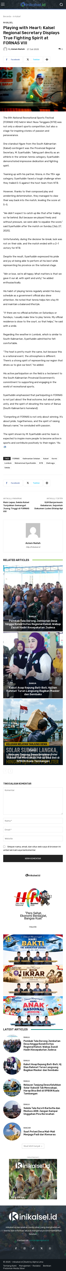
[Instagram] (24, 1248)
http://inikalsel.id (33, 547)
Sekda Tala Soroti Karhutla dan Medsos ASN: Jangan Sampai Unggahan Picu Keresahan (42, 1111)
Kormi (54, 458)
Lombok (8, 463)
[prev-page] (5, 771)
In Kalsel (17, 16)
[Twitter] (41, 1248)
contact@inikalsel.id (39, 1240)
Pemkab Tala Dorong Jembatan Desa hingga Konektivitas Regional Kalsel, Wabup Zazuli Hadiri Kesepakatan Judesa (33, 624)
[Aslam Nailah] (5, 49)
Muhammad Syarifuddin (25, 463)
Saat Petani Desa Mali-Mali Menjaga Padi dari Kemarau (40, 1133)
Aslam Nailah (18, 49)
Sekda (7, 467)
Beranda (7, 16)
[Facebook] (16, 1248)
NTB (41, 463)
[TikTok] (33, 1248)
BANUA (32, 616)
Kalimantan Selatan (31, 458)
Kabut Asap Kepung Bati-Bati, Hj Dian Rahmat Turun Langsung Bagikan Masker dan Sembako (33, 691)
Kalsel (46, 458)
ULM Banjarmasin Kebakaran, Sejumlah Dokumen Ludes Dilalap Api (48, 505)
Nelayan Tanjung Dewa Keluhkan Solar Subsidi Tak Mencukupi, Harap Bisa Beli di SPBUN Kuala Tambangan (33, 758)
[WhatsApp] (50, 1248)
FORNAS (16, 458)
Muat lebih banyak (32, 1146)
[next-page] (10, 771)
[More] (47, 59)
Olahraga (50, 463)
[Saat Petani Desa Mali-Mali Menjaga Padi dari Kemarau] (12, 1132)
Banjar (27, 1128)
